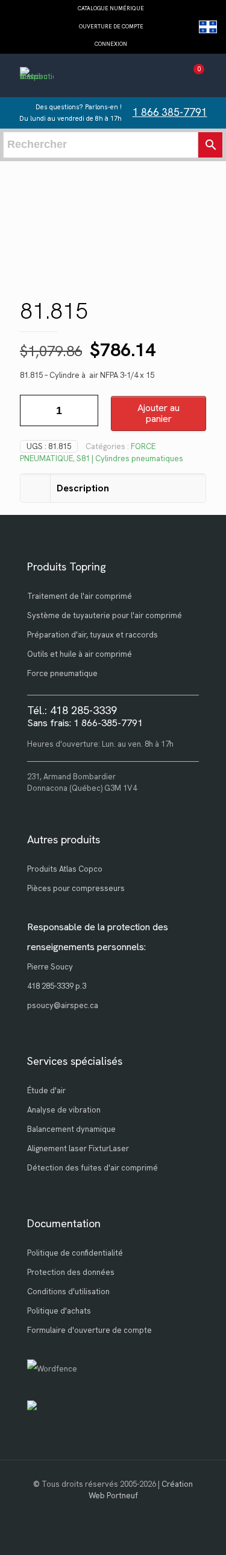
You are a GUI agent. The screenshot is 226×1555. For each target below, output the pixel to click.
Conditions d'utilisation (68, 1291)
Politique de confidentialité (75, 1253)
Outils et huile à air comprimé (79, 654)
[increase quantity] (84, 410)
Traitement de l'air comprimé (79, 596)
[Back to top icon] (201, 1530)
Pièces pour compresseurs (76, 888)
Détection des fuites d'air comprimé (92, 1168)
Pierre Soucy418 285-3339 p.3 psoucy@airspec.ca (62, 986)
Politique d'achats (59, 1311)
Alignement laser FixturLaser (78, 1148)
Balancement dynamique (71, 1129)
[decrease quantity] (33, 410)
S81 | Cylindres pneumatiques (130, 458)
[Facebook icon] (113, 1513)
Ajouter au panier (158, 413)
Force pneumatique (62, 673)
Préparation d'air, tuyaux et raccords (92, 635)
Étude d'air (46, 1090)
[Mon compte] (170, 77)
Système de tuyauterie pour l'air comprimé (104, 615)
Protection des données (71, 1272)
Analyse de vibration (64, 1110)
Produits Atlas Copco (64, 869)
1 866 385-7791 (170, 112)
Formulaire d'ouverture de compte (89, 1330)
